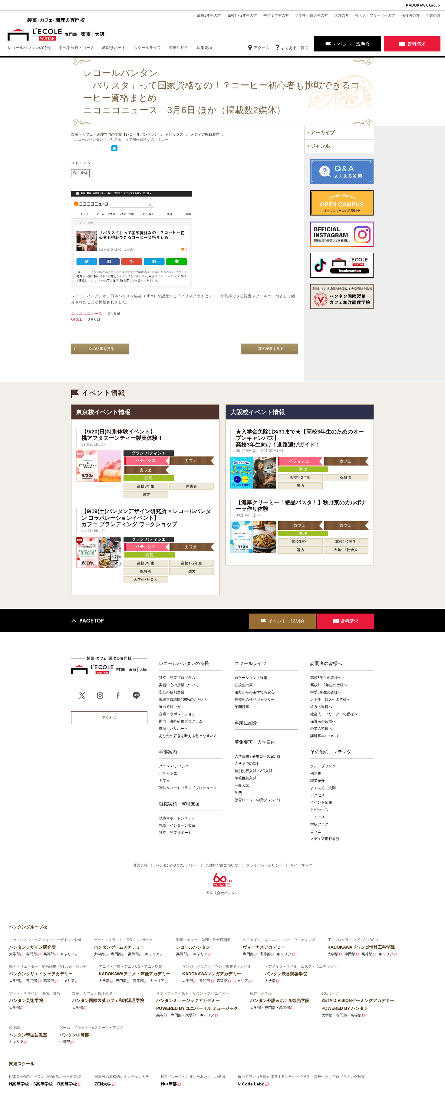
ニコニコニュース (87, 313)
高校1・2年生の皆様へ (328, 684)
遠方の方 (341, 15)
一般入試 (242, 785)
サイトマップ (301, 865)
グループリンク (323, 766)
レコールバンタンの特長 (184, 663)
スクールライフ (250, 663)
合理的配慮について (222, 865)
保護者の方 (410, 15)
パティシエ (168, 773)
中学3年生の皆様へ (325, 692)
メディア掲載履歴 (324, 838)
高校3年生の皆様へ (325, 677)
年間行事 (242, 706)
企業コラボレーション (177, 713)
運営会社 (140, 865)
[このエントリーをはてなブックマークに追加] (114, 150)
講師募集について (324, 735)
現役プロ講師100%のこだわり (183, 699)
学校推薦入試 (245, 778)
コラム (315, 831)
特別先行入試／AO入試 (253, 770)
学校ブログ (319, 824)
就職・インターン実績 (177, 825)
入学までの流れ (247, 763)
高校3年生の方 (209, 15)
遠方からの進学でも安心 (255, 692)
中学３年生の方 (276, 15)
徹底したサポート (173, 728)
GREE (77, 319)
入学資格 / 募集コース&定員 (257, 756)
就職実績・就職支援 (179, 804)
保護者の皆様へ (323, 721)
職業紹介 (317, 780)
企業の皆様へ (321, 728)
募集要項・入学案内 (255, 742)
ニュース (317, 816)
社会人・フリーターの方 (375, 15)
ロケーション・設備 (251, 677)
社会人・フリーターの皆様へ (334, 713)
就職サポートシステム (177, 818)
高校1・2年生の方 (242, 15)
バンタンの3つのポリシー (177, 865)
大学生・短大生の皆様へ (330, 699)
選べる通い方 (170, 706)
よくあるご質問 (294, 47)
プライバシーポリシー (264, 865)
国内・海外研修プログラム (181, 721)
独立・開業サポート (175, 832)
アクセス (261, 47)
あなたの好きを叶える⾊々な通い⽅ (188, 735)
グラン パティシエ (174, 766)
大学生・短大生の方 (311, 15)
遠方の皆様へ (321, 706)
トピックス (319, 809)
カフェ (164, 780)
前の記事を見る (271, 349)
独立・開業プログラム (177, 677)
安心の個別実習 (171, 692)
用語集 (315, 773)
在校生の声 (244, 684)
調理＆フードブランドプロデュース (188, 787)
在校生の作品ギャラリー (255, 699)
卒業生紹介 (246, 722)
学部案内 (168, 752)
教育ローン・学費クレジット (258, 799)
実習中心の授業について (179, 684)
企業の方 (433, 15)
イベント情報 (321, 802)
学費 (238, 792)
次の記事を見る (101, 349)
